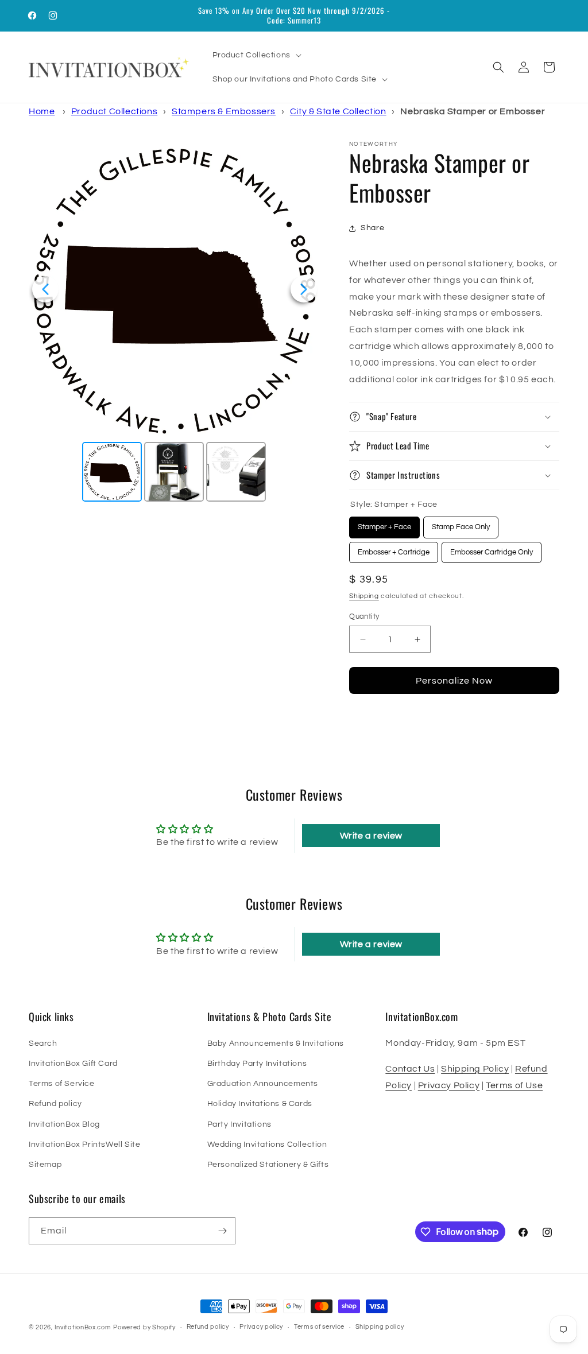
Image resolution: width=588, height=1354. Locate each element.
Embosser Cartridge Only (491, 549)
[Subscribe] (222, 1230)
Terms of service (319, 1327)
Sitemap (45, 1165)
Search (43, 1043)
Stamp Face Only (461, 524)
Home (42, 111)
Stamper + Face (384, 524)
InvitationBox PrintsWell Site (84, 1144)
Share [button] (372, 228)
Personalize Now (454, 680)
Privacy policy (261, 1327)
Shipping (364, 596)
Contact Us (410, 1068)
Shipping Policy (475, 1068)
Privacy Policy (448, 1085)
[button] (256, 55)
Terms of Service (62, 1084)
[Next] (303, 289)
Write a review (371, 835)
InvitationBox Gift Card (73, 1064)
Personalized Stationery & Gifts (268, 1165)
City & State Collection (338, 111)
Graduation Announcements (262, 1084)
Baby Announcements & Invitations (275, 1043)
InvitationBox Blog (64, 1124)
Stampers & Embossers (224, 111)
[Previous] (45, 289)
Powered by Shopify (144, 1327)
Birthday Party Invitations (257, 1064)
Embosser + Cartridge (394, 549)
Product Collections (114, 111)
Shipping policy (379, 1327)
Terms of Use (514, 1085)
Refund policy (55, 1104)
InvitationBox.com (83, 1327)
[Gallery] (174, 323)
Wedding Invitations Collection (267, 1144)
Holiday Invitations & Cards (259, 1104)
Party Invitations (239, 1124)
